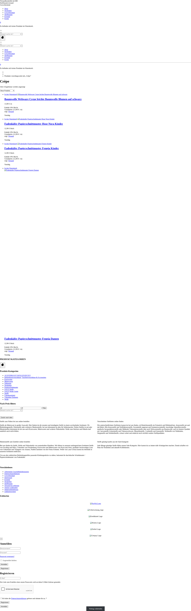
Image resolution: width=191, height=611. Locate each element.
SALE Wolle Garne (11, 391)
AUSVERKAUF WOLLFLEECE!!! (17, 375)
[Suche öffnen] (1, 32)
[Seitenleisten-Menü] (2, 365)
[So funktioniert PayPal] (95, 503)
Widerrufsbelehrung (11, 490)
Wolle (6, 399)
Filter (44, 408)
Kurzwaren (8, 379)
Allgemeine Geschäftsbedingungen (16, 472)
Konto (6, 19)
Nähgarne (7, 383)
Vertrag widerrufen (11, 488)
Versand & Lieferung (11, 486)
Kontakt (7, 17)
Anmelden (4, 564)
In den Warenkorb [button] (10, 94)
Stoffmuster (8, 15)
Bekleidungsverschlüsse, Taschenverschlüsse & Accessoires (25, 377)
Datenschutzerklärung (12, 474)
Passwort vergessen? (7, 556)
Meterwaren (8, 381)
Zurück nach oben (6, 417)
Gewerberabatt (9, 13)
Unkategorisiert (9, 395)
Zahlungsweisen (10, 492)
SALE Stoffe (9, 389)
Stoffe (6, 393)
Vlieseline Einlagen (11, 397)
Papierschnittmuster (11, 387)
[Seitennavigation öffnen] (2, 38)
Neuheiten (8, 11)
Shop (6, 9)
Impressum (8, 478)
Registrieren (5, 568)
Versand (11, 111)
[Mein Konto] (1, 30)
